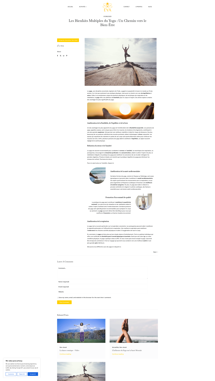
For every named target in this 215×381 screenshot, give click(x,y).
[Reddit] (63, 56)
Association (68, 40)
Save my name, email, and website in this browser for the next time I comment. (85, 297)
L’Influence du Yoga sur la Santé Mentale (127, 350)
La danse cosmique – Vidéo (69, 350)
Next (155, 252)
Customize (11, 374)
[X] (60, 56)
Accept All (33, 374)
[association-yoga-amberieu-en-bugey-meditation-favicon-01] (107, 2)
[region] (21, 368)
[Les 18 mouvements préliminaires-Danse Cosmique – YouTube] (81, 319)
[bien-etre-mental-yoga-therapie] (134, 319)
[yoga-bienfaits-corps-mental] (81, 362)
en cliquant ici (116, 247)
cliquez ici (111, 163)
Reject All (22, 374)
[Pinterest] (66, 56)
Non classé (74, 40)
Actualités (115, 347)
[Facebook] (57, 56)
